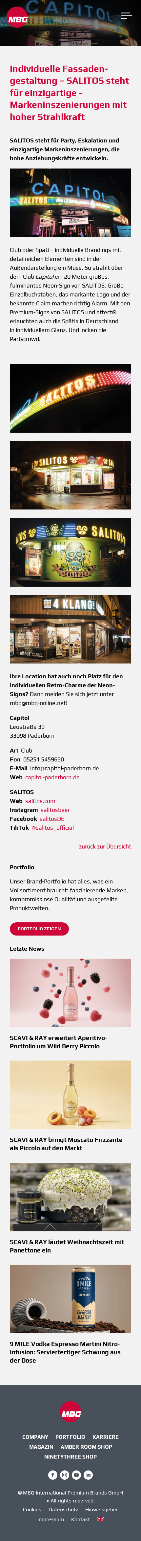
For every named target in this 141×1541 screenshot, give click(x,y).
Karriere (105, 1437)
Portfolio (70, 1437)
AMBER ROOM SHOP (86, 1447)
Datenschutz (63, 1510)
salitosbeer (55, 809)
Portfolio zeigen (39, 928)
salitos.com (40, 800)
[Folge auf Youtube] (76, 1475)
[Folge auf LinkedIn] (88, 1475)
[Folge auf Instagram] (64, 1475)
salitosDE (52, 818)
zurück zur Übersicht (105, 846)
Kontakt (80, 1520)
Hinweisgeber (101, 1510)
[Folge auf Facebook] (52, 1475)
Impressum (50, 1520)
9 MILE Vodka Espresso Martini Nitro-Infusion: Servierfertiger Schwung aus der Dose (65, 1352)
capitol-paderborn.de (52, 777)
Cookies (32, 1510)
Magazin (41, 1447)
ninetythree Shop (70, 1457)
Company (35, 1437)
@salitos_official (52, 827)
